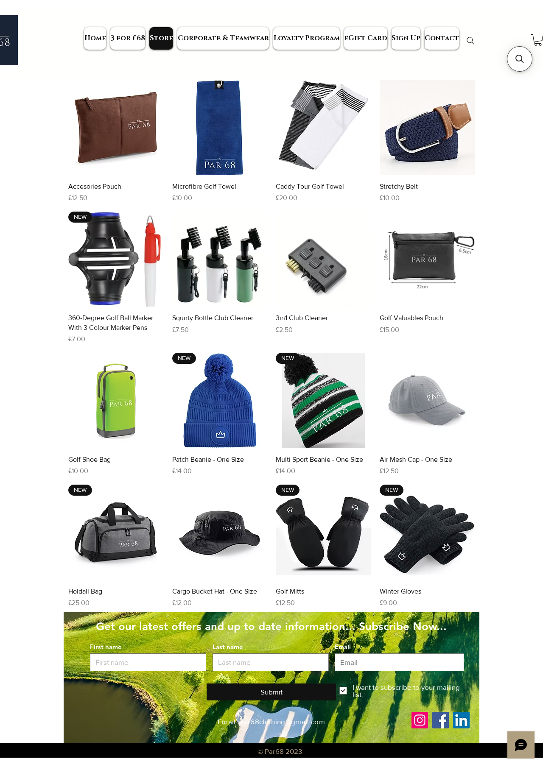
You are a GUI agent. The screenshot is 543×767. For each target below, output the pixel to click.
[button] (519, 59)
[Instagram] (419, 720)
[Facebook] (440, 720)
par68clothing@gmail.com (282, 721)
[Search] (470, 41)
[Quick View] (116, 127)
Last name (228, 647)
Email (343, 647)
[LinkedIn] (461, 720)
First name (106, 647)
